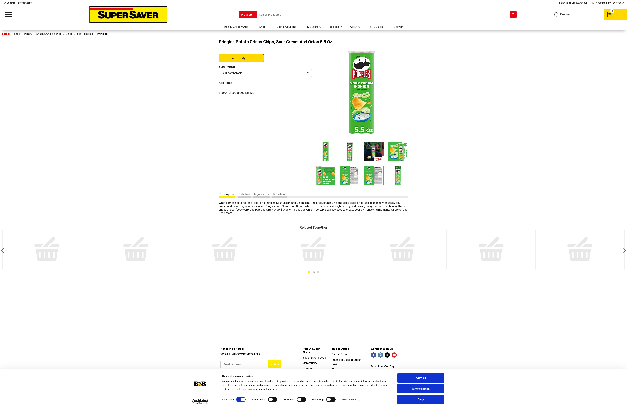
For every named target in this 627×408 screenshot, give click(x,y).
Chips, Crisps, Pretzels (79, 33)
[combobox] (248, 14)
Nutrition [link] (244, 194)
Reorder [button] (565, 14)
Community (310, 363)
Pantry (28, 33)
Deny (421, 399)
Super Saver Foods (314, 357)
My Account (598, 2)
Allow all (421, 378)
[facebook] (373, 356)
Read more (225, 213)
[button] (325, 151)
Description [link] (227, 194)
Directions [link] (279, 194)
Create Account (580, 2)
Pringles (102, 33)
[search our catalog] (513, 14)
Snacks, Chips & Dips (49, 33)
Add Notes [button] (225, 82)
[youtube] (394, 356)
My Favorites (615, 2)
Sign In (564, 2)
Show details (349, 399)
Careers (308, 368)
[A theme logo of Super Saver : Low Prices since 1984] (128, 14)
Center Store (339, 354)
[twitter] (387, 356)
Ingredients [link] (261, 194)
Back (6, 33)
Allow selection (421, 388)
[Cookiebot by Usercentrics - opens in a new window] (200, 401)
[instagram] (380, 356)
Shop (17, 33)
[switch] (272, 399)
